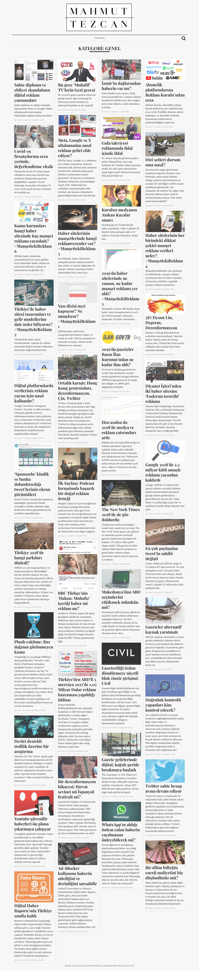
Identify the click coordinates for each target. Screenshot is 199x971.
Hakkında (99, 38)
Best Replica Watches (123, 966)
